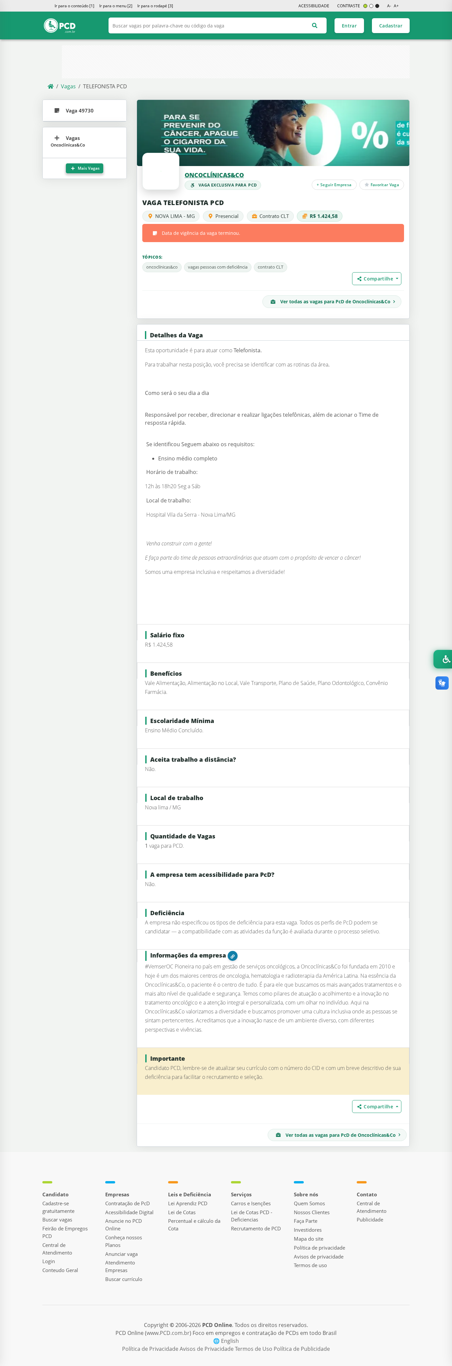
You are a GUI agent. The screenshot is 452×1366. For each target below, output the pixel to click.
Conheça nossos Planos (123, 1241)
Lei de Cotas (182, 1212)
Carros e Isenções (251, 1203)
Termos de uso (310, 1265)
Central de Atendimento (57, 1249)
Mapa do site (308, 1238)
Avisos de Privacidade (207, 1348)
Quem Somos (309, 1203)
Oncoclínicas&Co (214, 175)
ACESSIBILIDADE (313, 6)
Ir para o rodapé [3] (155, 6)
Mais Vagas (88, 168)
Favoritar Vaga (384, 184)
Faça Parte (305, 1220)
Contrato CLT (274, 216)
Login (48, 1261)
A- (389, 6)
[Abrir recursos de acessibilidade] (442, 659)
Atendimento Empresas (120, 1266)
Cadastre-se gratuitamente (58, 1207)
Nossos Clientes (312, 1212)
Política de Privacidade (151, 1348)
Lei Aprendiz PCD (187, 1203)
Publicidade (370, 1219)
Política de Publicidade (302, 1348)
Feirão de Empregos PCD (65, 1232)
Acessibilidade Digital (129, 1212)
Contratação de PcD (127, 1203)
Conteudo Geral (60, 1270)
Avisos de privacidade (318, 1256)
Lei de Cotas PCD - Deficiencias (251, 1216)
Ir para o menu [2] (115, 6)
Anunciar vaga (121, 1254)
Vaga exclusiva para (228, 185)
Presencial (227, 216)
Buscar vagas (57, 1219)
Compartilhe (379, 279)
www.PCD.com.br (168, 1333)
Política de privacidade (319, 1247)
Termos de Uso (254, 1348)
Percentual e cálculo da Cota (194, 1224)
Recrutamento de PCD (256, 1228)
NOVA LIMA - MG (175, 216)
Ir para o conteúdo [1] (74, 6)
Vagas (68, 86)
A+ (396, 6)
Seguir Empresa (334, 184)
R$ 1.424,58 (324, 216)
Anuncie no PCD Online (123, 1224)
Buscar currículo (123, 1279)
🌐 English (226, 1341)
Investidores (308, 1229)
